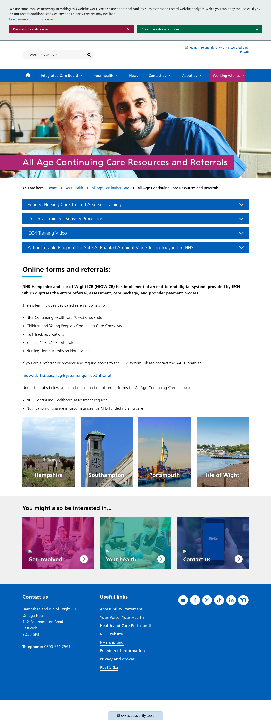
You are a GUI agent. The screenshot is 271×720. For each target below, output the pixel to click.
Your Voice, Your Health (122, 617)
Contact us (157, 75)
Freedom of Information (122, 650)
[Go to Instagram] (207, 600)
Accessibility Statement (121, 609)
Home (52, 188)
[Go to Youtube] (183, 600)
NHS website (111, 634)
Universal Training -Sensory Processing (65, 219)
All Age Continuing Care (110, 188)
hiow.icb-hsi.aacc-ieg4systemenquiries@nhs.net (66, 375)
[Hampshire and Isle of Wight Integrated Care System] (217, 55)
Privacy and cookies (118, 659)
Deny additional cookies (28, 29)
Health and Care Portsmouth (126, 625)
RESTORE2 (109, 667)
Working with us (226, 75)
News (133, 75)
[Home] (27, 75)
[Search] (89, 54)
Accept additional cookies (158, 29)
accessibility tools (135, 716)
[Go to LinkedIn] (231, 600)
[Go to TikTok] (219, 600)
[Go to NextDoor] (243, 600)
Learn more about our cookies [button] (31, 19)
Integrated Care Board (59, 75)
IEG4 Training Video (47, 233)
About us (189, 75)
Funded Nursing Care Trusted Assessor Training (74, 204)
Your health (103, 75)
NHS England (112, 642)
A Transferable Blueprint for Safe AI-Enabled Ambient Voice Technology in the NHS (111, 247)
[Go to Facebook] (195, 600)
